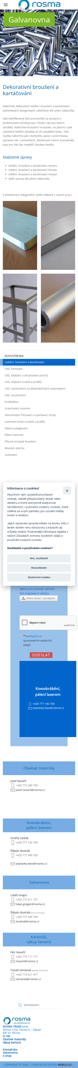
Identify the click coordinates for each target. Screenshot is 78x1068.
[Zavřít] (67, 490)
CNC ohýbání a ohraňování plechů (26, 375)
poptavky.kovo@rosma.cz (31, 863)
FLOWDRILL (12, 402)
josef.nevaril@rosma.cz (30, 790)
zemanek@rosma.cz (28, 979)
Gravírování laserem (17, 408)
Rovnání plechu (14, 448)
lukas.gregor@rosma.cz (30, 904)
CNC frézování (14, 369)
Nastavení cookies (39, 577)
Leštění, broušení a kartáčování (24, 362)
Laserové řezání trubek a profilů (25, 421)
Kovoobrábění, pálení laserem (39, 825)
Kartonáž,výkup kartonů (39, 939)
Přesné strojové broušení (20, 441)
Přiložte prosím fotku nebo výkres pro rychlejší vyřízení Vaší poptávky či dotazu (37, 589)
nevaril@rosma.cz (27, 961)
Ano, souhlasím (39, 558)
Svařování (11, 455)
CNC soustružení (15, 395)
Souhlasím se (37, 640)
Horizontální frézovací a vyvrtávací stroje (30, 415)
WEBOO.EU (65, 1064)
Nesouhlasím (39, 567)
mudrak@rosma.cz (27, 921)
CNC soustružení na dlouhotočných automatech (35, 388)
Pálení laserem (14, 435)
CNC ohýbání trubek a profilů (23, 382)
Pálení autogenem (16, 428)
